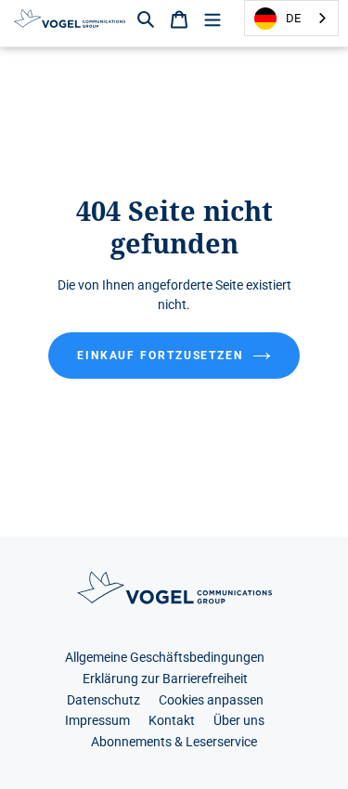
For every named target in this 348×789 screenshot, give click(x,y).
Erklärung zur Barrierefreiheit (165, 679)
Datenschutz (103, 700)
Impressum (97, 721)
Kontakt (171, 721)
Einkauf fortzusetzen (160, 355)
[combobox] (291, 18)
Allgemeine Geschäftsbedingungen (164, 658)
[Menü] (212, 18)
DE (293, 18)
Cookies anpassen (211, 700)
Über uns (238, 721)
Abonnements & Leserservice (174, 742)
